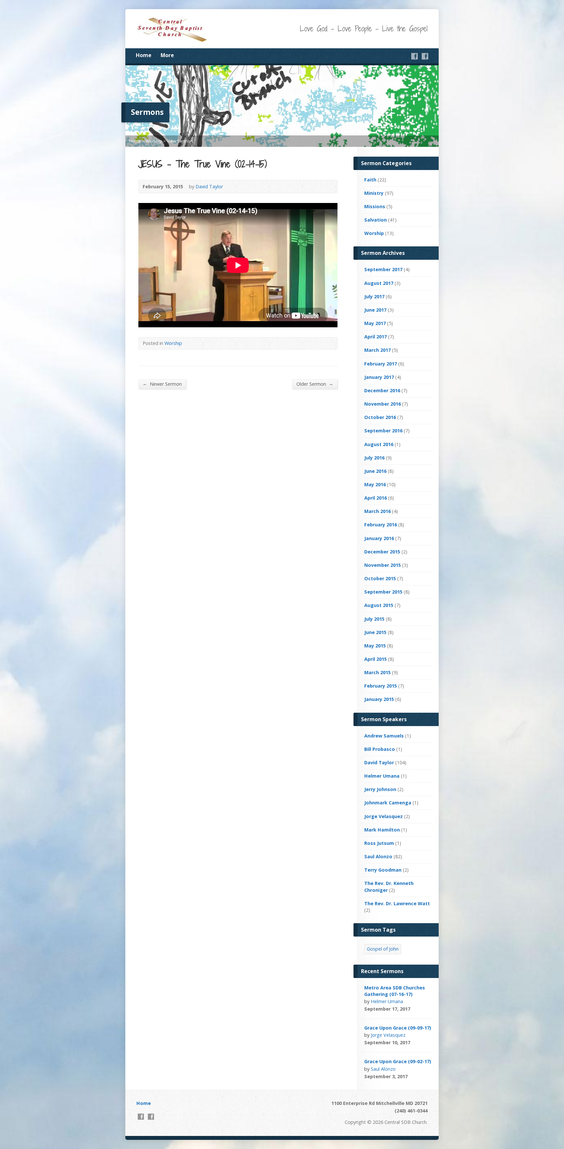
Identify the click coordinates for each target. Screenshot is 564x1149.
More (167, 55)
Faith (370, 180)
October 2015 (380, 578)
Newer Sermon (162, 383)
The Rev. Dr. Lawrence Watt (397, 903)
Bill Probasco (379, 749)
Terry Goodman (382, 870)
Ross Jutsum (379, 843)
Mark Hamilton (382, 830)
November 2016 (382, 404)
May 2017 (375, 323)
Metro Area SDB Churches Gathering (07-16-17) (394, 991)
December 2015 (382, 552)
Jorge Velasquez (383, 816)
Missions (374, 206)
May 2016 (375, 484)
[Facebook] (414, 56)
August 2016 (378, 444)
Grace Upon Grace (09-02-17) (397, 1061)
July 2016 (374, 458)
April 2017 (375, 337)
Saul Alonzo (378, 856)
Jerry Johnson (380, 789)
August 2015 (378, 605)
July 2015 (374, 619)
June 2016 (375, 471)
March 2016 (377, 511)
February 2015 (380, 686)
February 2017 (380, 364)
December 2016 (382, 390)
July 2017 (374, 296)
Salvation (375, 220)
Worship (154, 141)
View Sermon (180, 141)
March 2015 (377, 672)
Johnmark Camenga (387, 803)
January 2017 (379, 377)
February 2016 (380, 524)
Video (419, 1009)
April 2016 (375, 498)
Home (143, 55)
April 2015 (375, 659)
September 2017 (383, 269)
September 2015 (383, 592)
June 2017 (375, 310)
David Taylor (209, 186)
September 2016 (383, 430)
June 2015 (375, 632)
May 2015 (375, 646)
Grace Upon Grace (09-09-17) (397, 1028)
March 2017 (377, 350)
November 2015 (382, 565)
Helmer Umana (382, 776)
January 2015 (379, 699)
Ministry (374, 193)
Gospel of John (383, 949)
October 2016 (380, 417)
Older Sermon (314, 383)
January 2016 (379, 538)
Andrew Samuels (384, 736)
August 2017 (378, 283)
